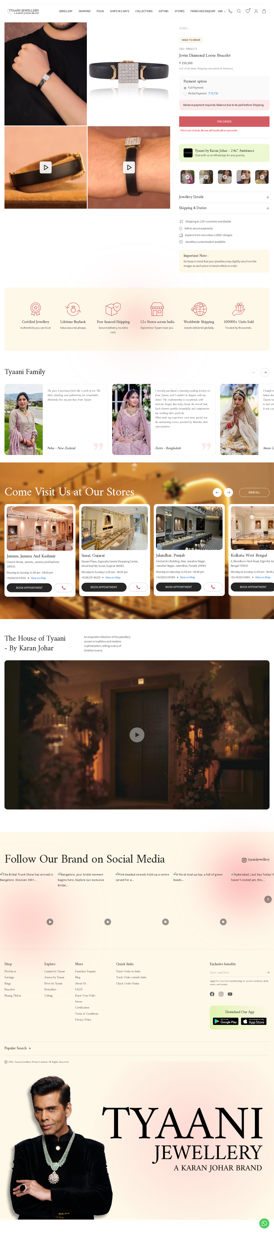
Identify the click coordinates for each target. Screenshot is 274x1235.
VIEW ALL (254, 492)
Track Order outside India (131, 977)
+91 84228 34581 (240, 577)
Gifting (48, 995)
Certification (82, 1007)
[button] (239, 11)
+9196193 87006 (16, 578)
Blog (77, 977)
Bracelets (9, 989)
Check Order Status (127, 983)
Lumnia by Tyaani (54, 971)
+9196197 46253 (91, 577)
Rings (7, 983)
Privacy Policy (83, 1019)
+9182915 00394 (165, 577)
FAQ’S (78, 989)
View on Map (38, 578)
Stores (78, 1001)
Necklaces (10, 971)
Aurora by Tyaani (54, 977)
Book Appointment (29, 588)
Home (183, 28)
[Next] (268, 899)
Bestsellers (50, 989)
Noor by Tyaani (53, 983)
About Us (80, 983)
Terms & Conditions (86, 1013)
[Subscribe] (268, 972)
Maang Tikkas (12, 995)
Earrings (9, 977)
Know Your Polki (85, 995)
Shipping (202, 68)
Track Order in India (128, 971)
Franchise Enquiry (85, 971)
